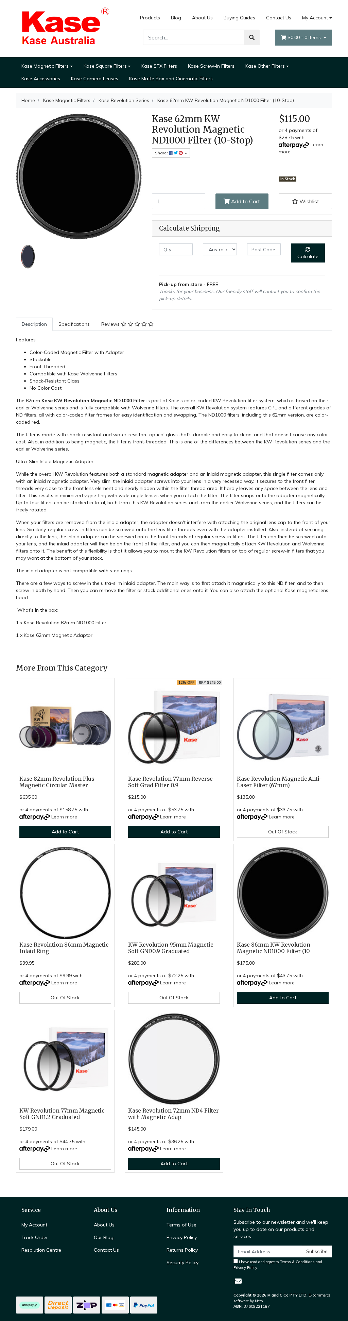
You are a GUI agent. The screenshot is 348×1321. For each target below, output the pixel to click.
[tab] (34, 324)
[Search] (252, 37)
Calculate (307, 256)
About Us (202, 18)
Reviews (111, 324)
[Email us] (238, 1281)
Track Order (34, 1237)
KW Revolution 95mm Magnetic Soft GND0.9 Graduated (170, 948)
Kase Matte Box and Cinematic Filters (171, 78)
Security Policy (182, 1262)
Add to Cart (245, 201)
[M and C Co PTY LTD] (65, 28)
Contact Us (278, 18)
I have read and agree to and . (277, 1264)
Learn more (64, 817)
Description (34, 324)
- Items (305, 37)
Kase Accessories (40, 78)
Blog (176, 18)
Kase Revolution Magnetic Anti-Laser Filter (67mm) (279, 782)
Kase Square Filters (105, 66)
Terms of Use (181, 1225)
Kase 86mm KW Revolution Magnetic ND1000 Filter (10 (273, 948)
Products (150, 18)
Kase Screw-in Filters (211, 66)
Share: (162, 152)
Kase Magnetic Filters (45, 66)
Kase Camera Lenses (94, 78)
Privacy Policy (182, 1237)
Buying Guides (239, 18)
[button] (305, 201)
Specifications (74, 324)
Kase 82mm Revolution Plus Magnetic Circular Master (56, 782)
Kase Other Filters (265, 66)
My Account (315, 18)
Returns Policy (182, 1250)
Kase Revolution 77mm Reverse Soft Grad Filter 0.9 (170, 782)
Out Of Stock (282, 832)
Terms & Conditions (297, 1261)
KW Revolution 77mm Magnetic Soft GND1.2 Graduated (61, 1113)
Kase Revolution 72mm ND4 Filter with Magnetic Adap (173, 1113)
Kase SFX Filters (159, 66)
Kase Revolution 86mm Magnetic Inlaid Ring (63, 948)
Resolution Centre (41, 1250)
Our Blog (104, 1237)
